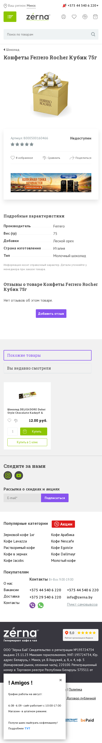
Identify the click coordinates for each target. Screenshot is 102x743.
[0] (74, 16)
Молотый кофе (63, 560)
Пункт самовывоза (82, 604)
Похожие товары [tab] (24, 355)
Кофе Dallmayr (63, 554)
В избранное (24, 158)
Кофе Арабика (62, 534)
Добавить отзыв (51, 313)
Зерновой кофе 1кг (19, 534)
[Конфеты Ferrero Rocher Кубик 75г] (51, 93)
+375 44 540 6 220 (82, 5)
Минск (31, 5)
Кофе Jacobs (14, 560)
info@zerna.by (80, 597)
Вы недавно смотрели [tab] (29, 368)
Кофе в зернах (15, 554)
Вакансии (11, 589)
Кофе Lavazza (15, 541)
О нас (8, 583)
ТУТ (27, 728)
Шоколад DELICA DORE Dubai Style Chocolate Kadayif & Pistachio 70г (26, 413)
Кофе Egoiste (62, 547)
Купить (36, 431)
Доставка (11, 596)
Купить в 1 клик (27, 442)
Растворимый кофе (19, 547)
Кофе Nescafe (62, 541)
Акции (66, 524)
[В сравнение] (16, 420)
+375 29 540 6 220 (45, 597)
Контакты (11, 602)
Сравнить (54, 158)
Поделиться (83, 158)
